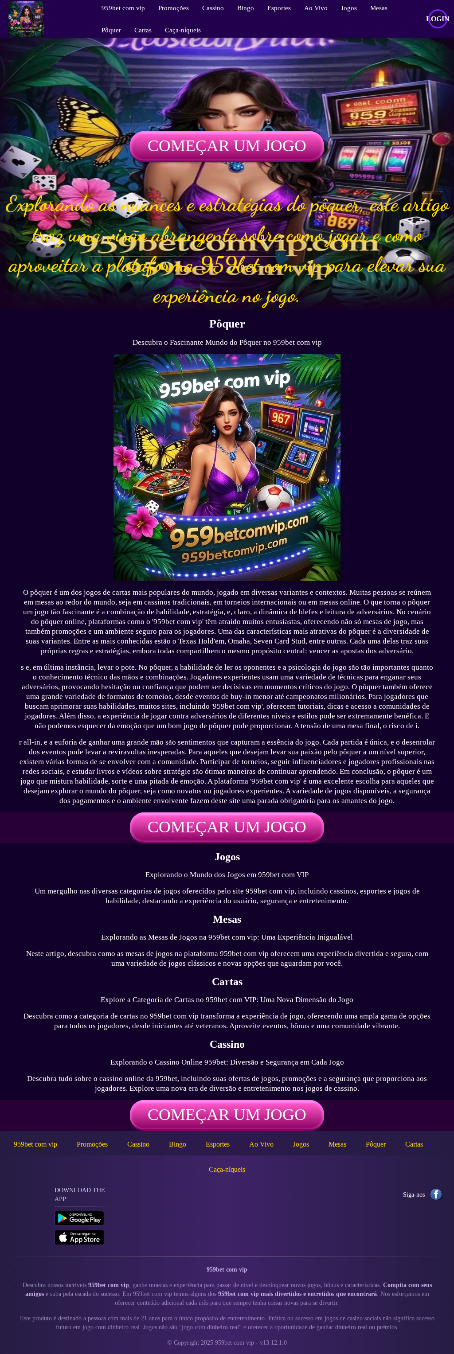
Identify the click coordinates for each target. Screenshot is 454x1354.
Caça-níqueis (183, 30)
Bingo (177, 1144)
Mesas (337, 1144)
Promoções (92, 1144)
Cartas (143, 30)
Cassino (138, 1144)
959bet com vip (35, 1144)
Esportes (218, 1144)
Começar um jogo (227, 146)
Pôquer (111, 30)
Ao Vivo (261, 1144)
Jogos (301, 1144)
